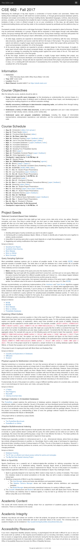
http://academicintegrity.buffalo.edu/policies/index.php (44, 522)
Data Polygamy (11, 392)
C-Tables (9, 389)
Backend (30, 489)
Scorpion (9, 358)
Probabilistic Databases (13, 311)
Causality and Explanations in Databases (19, 354)
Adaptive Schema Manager (23, 483)
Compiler (12, 489)
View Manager (17, 481)
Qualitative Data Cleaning (14, 249)
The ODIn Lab (7, 2)
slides (23, 130)
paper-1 (20, 163)
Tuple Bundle (60, 284)
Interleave (49, 284)
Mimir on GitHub (11, 253)
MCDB (70, 261)
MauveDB (9, 394)
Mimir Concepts (11, 255)
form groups (30, 130)
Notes (27, 184)
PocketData (8, 402)
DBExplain (9, 356)
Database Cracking (12, 453)
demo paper (31, 188)
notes (44, 142)
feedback (35, 138)
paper (28, 138)
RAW (27, 168)
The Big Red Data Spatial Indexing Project (19, 457)
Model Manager (18, 487)
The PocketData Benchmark (15, 421)
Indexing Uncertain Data (14, 396)
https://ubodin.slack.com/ (39, 83)
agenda (43, 161)
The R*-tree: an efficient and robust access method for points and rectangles (31, 455)
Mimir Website (10, 251)
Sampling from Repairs (13, 247)
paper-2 (26, 163)
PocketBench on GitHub (13, 423)
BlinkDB (8, 305)
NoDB (23, 168)
